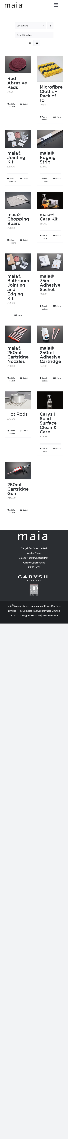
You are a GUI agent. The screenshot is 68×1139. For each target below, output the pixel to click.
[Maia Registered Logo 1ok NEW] (14, 3)
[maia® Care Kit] (50, 200)
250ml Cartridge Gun (18, 489)
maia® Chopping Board (18, 219)
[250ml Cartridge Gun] (18, 470)
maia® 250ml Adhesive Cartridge (50, 355)
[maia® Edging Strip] (50, 139)
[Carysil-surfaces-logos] (34, 576)
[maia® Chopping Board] (18, 200)
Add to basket (12, 105)
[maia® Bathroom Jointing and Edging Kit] (18, 262)
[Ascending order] (50, 25)
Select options (12, 179)
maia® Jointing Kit (16, 157)
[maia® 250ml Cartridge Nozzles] (18, 334)
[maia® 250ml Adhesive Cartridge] (50, 334)
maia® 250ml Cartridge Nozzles (18, 355)
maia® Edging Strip (48, 157)
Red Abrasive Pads (17, 83)
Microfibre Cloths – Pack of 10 (51, 93)
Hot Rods (17, 414)
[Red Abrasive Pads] (18, 64)
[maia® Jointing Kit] (18, 139)
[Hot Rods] (18, 400)
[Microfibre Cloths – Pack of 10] (50, 69)
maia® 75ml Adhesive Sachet (50, 283)
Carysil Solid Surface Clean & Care (48, 423)
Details (25, 104)
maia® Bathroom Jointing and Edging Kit (18, 287)
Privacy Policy (50, 615)
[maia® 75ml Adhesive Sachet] (50, 262)
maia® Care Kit (49, 216)
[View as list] (37, 43)
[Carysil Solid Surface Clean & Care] (50, 400)
